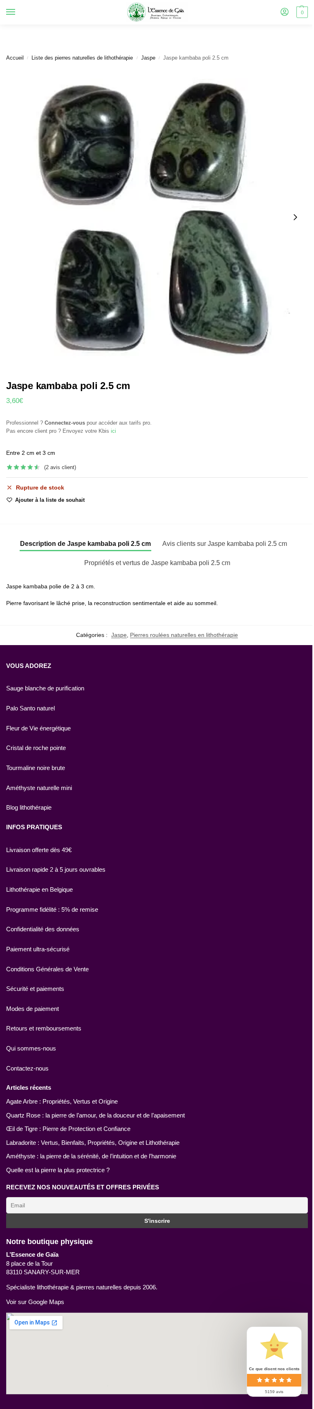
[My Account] (284, 12)
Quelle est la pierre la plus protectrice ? (58, 1170)
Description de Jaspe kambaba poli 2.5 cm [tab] (85, 543)
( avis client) (60, 467)
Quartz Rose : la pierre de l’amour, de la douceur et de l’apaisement (95, 1115)
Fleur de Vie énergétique (38, 728)
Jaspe (148, 58)
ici (113, 431)
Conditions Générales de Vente (47, 969)
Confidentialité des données (42, 929)
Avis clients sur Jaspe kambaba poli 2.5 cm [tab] (224, 543)
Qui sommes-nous (31, 1048)
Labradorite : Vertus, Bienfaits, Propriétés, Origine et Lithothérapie (92, 1143)
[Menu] (18, 12)
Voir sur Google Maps (35, 1302)
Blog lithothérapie (29, 807)
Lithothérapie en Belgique (39, 889)
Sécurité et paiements (35, 989)
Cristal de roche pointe (36, 748)
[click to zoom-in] (157, 217)
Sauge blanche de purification (45, 688)
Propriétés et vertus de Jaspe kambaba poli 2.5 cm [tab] (157, 562)
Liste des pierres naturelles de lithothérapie (82, 58)
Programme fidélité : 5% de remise (52, 909)
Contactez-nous (27, 1068)
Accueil (15, 58)
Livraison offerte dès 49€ (39, 850)
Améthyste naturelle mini (39, 788)
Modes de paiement (32, 1009)
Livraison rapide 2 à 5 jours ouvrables (55, 869)
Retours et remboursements (43, 1028)
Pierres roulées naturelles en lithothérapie (184, 635)
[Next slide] (295, 217)
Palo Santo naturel (30, 708)
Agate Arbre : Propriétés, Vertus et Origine (62, 1101)
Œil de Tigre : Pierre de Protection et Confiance (68, 1129)
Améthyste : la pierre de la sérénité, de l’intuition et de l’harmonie (91, 1156)
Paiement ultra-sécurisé (38, 949)
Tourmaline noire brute (35, 768)
